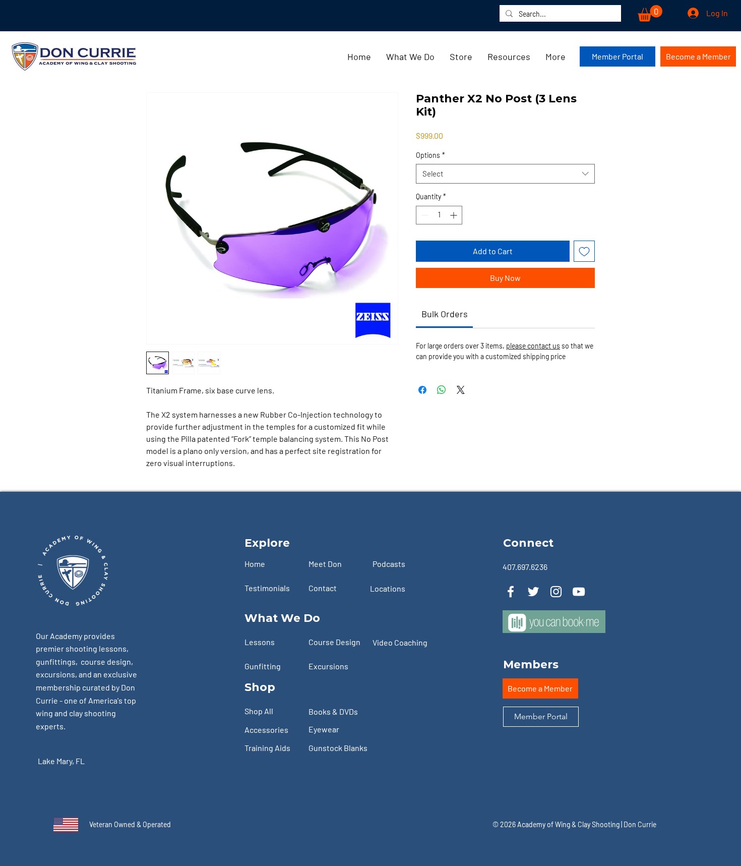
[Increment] (454, 215)
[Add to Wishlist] (584, 251)
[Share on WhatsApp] (442, 390)
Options (430, 155)
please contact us (533, 345)
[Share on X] (461, 390)
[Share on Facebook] (422, 390)
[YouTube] (578, 591)
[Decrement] (423, 215)
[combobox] (505, 174)
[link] (444, 313)
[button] (650, 13)
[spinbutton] (439, 215)
